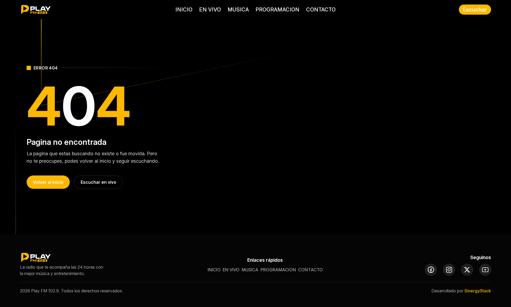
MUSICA (238, 9)
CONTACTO (321, 9)
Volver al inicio (48, 182)
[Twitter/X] (467, 270)
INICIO (183, 9)
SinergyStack (477, 290)
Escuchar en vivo (98, 182)
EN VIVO (210, 9)
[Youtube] (485, 270)
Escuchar (475, 9)
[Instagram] (449, 270)
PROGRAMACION (277, 9)
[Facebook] (431, 270)
